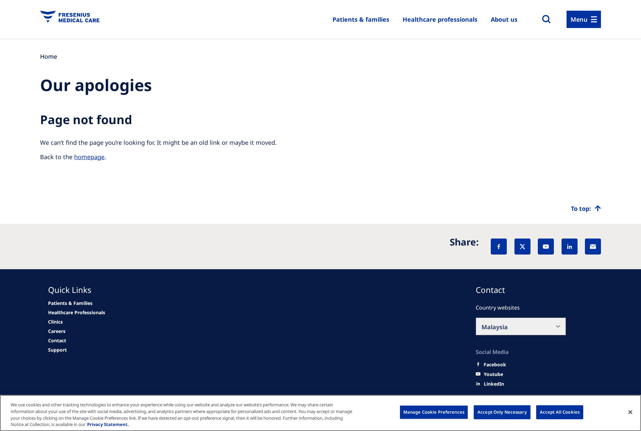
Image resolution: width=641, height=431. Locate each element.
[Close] (630, 412)
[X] (522, 247)
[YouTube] (546, 247)
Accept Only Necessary (502, 412)
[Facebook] (499, 247)
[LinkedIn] (570, 247)
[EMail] (593, 247)
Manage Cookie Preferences (433, 412)
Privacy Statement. (108, 424)
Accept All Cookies (560, 412)
